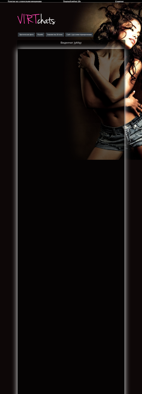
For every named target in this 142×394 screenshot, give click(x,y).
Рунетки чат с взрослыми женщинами (25, 1)
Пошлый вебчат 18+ (72, 1)
